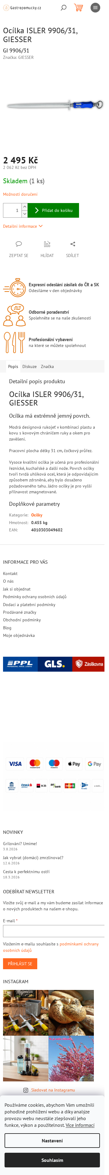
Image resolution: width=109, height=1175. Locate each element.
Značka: (18, 57)
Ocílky (36, 515)
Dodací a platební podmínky (29, 604)
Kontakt (10, 573)
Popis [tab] (13, 366)
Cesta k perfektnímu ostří (26, 871)
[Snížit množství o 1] (24, 213)
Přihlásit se (20, 963)
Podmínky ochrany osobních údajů (35, 596)
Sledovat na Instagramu (53, 1090)
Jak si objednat (17, 589)
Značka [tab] (47, 366)
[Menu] (95, 8)
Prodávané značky (19, 612)
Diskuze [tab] (29, 366)
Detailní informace (20, 226)
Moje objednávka (19, 635)
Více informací (80, 1125)
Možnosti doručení (20, 194)
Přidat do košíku (57, 210)
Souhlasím (52, 1160)
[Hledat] (64, 8)
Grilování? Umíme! (20, 843)
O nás (8, 581)
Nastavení (52, 1141)
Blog (7, 627)
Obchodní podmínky (22, 620)
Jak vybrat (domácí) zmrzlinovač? (33, 857)
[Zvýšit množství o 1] (24, 206)
